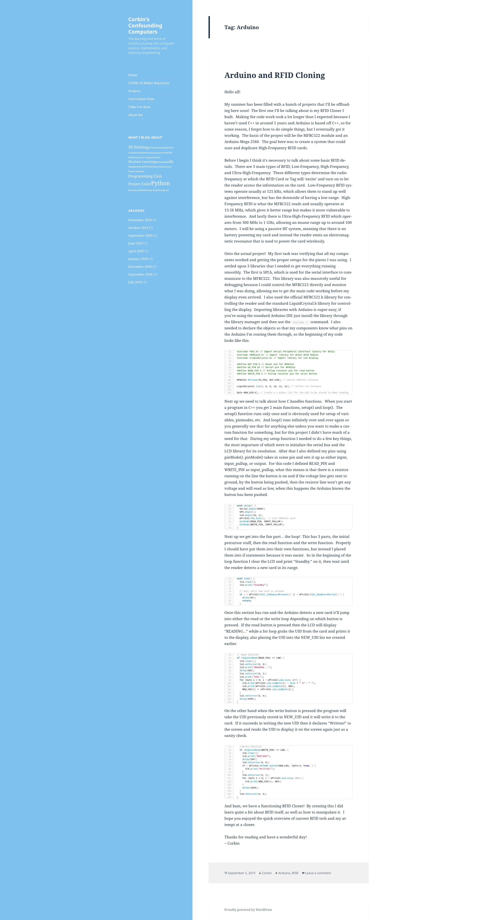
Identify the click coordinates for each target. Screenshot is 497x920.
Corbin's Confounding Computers (145, 25)
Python (160, 183)
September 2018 (140, 274)
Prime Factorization (162, 166)
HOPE (169, 152)
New (140, 166)
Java (138, 157)
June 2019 (135, 243)
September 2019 (140, 235)
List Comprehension (150, 157)
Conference (134, 152)
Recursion (133, 190)
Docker (143, 152)
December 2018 (140, 266)
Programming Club (145, 176)
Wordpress (163, 190)
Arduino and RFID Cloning (274, 75)
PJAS (149, 166)
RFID (140, 190)
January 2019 (138, 259)
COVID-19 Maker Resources (148, 83)
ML (171, 162)
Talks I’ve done (139, 107)
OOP (144, 166)
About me (135, 115)
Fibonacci (151, 152)
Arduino (159, 147)
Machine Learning (142, 162)
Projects (134, 91)
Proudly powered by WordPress (248, 910)
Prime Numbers (136, 171)
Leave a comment (318, 873)
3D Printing (138, 147)
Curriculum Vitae (141, 99)
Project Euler (139, 183)
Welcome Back (150, 190)
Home (132, 75)
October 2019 (138, 228)
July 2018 (135, 282)
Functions (161, 152)
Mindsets (160, 162)
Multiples (133, 166)
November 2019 (140, 220)
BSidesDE (169, 147)
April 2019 (136, 251)
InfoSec (132, 157)
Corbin (267, 873)
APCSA (151, 147)
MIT (167, 162)
